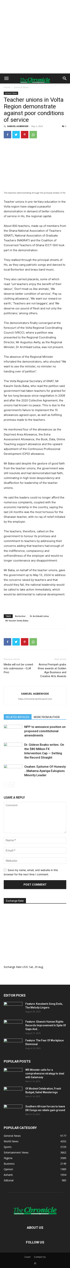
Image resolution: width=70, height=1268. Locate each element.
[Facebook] (7, 134)
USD (25, 967)
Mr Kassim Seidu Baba (16, 620)
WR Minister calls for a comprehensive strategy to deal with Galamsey (44, 1073)
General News (21, 87)
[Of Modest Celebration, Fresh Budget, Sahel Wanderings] (13, 1093)
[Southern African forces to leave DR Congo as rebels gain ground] (13, 1111)
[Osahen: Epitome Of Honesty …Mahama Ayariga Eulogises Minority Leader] (13, 771)
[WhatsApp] (33, 134)
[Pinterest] (24, 134)
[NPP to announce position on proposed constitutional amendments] (13, 731)
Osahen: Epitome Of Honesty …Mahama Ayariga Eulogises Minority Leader (45, 771)
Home (7, 87)
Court (27, 1257)
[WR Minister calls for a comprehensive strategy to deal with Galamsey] (13, 1074)
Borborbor (20, 616)
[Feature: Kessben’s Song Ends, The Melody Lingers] (13, 1008)
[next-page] (12, 784)
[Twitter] (16, 134)
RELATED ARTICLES (17, 717)
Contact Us (40, 1257)
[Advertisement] (35, 37)
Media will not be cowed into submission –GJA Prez (18, 668)
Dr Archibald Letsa (39, 616)
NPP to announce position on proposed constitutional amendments (45, 731)
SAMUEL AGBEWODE (17, 126)
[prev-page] (6, 784)
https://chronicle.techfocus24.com (35, 699)
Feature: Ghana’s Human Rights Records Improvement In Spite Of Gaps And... (45, 1025)
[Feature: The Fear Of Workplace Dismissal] (13, 1045)
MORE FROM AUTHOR (47, 717)
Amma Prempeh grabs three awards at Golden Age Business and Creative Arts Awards (52, 670)
